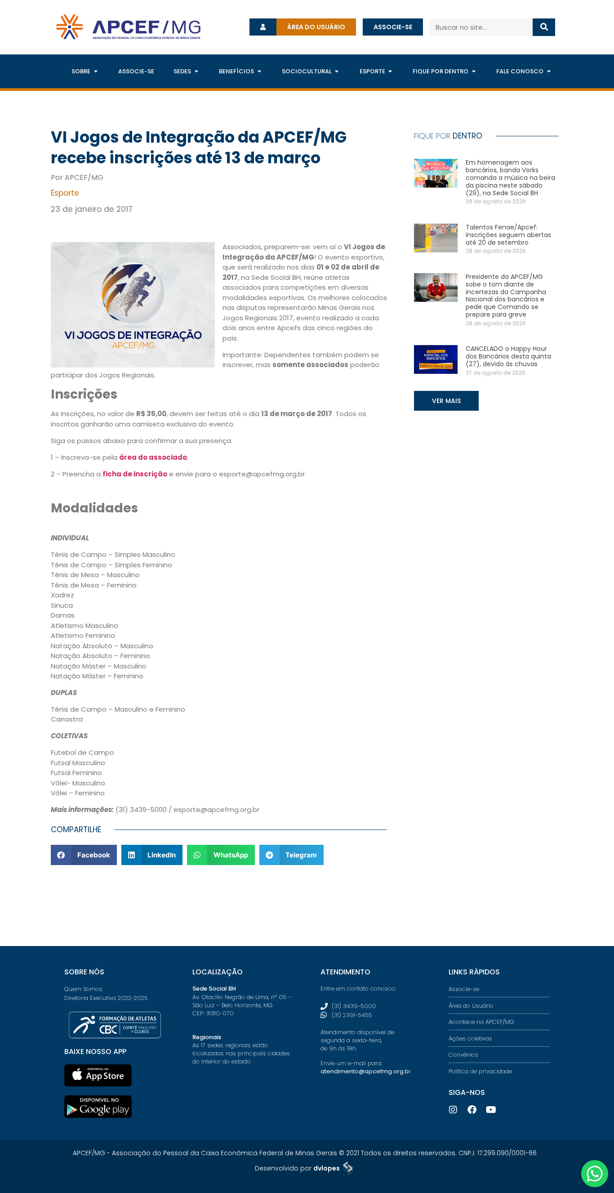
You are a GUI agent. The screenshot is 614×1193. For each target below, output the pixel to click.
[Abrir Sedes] (196, 71)
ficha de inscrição (134, 474)
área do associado (153, 457)
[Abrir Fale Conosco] (549, 71)
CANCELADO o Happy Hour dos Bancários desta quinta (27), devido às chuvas (508, 356)
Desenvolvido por (297, 1168)
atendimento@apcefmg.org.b (364, 1071)
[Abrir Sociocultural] (337, 71)
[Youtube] (490, 1109)
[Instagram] (453, 1109)
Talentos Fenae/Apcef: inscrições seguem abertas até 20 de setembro (508, 235)
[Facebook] (471, 1109)
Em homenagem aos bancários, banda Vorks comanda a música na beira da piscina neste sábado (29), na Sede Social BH (510, 177)
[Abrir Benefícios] (259, 71)
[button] (84, 855)
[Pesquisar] (544, 27)
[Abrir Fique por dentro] (473, 71)
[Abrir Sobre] (95, 71)
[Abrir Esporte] (390, 71)
